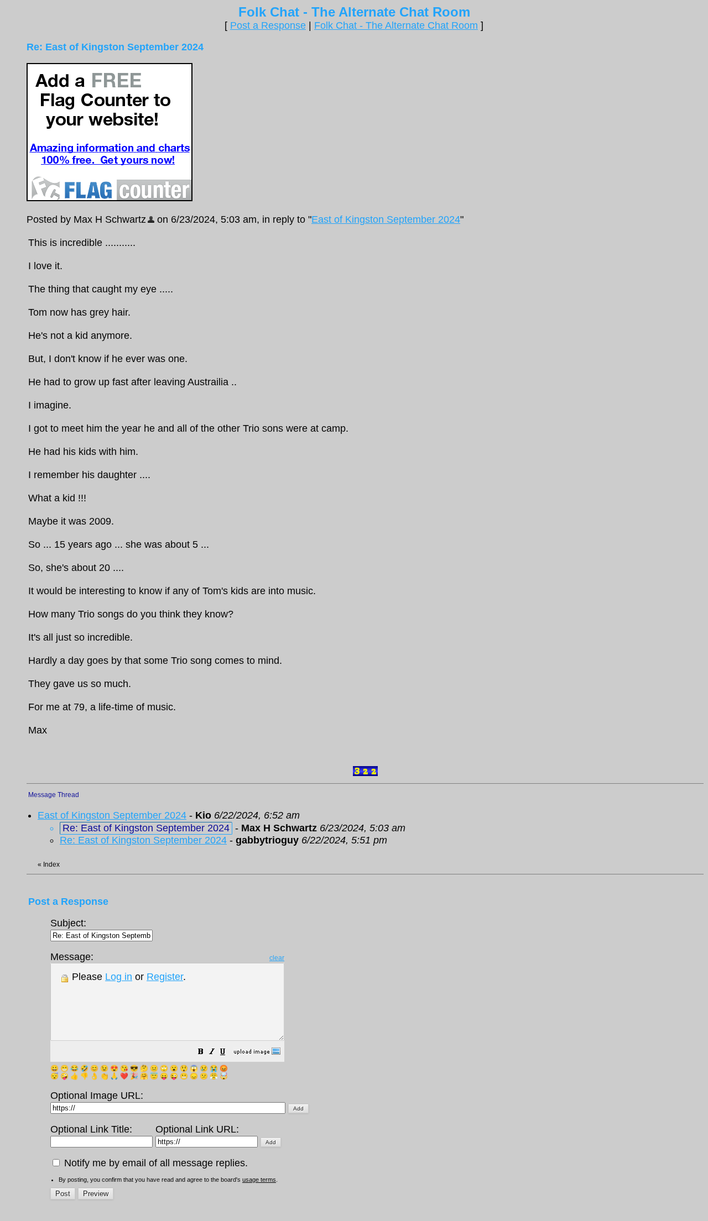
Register (165, 976)
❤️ (124, 1076)
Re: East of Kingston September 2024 (143, 840)
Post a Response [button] (268, 25)
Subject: (68, 923)
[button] (200, 1052)
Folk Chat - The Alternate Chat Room (396, 25)
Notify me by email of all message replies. (154, 1162)
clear (276, 958)
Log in (118, 976)
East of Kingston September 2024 (385, 219)
